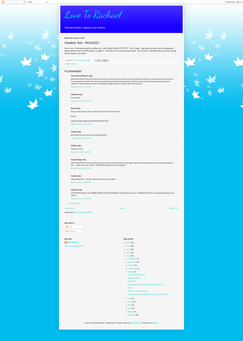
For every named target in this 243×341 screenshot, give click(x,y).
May (130, 305)
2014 (128, 246)
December (132, 259)
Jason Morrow (136, 323)
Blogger (155, 323)
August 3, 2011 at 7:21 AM (81, 87)
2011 (128, 256)
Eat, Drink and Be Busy (136, 275)
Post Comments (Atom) (84, 212)
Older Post (174, 208)
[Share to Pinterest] (107, 60)
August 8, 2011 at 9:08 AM (81, 182)
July (130, 298)
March (130, 312)
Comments (72, 231)
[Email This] (96, 60)
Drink (130, 288)
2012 (128, 253)
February (132, 315)
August (131, 272)
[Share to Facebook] (104, 60)
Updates (74, 64)
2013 (128, 249)
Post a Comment (74, 203)
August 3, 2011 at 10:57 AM (81, 138)
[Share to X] (101, 60)
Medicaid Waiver (134, 278)
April (130, 308)
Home (122, 208)
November (132, 262)
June (130, 302)
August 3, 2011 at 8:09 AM (81, 101)
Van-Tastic (132, 281)
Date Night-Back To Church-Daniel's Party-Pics (146, 285)
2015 (128, 243)
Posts (70, 227)
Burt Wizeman (73, 242)
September (132, 269)
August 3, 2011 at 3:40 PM (81, 152)
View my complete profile (74, 246)
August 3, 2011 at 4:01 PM (81, 168)
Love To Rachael (93, 14)
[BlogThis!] (99, 60)
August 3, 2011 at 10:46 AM (81, 124)
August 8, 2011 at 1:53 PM (81, 199)
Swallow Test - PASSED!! (137, 291)
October (131, 265)
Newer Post (69, 208)
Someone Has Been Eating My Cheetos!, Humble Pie (148, 294)
